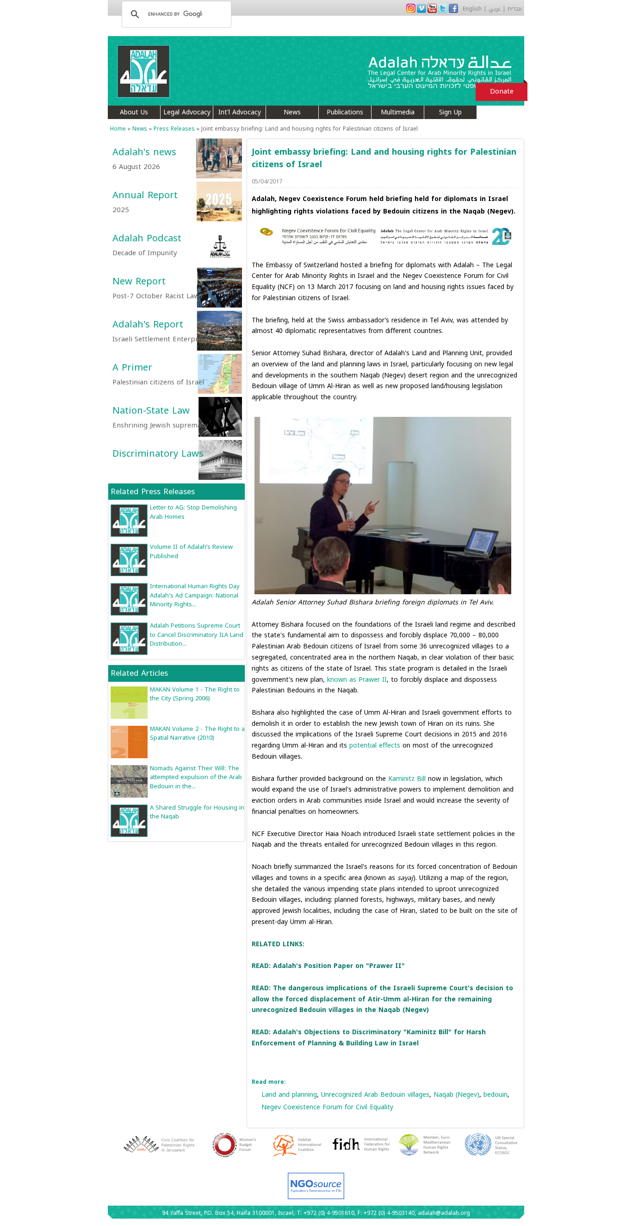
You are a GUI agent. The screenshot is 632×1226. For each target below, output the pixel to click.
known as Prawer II (357, 679)
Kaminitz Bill (407, 779)
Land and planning (289, 1094)
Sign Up (450, 112)
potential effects (374, 745)
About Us (134, 112)
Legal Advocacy (187, 112)
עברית (515, 9)
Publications (345, 112)
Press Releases (174, 129)
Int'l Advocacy (239, 112)
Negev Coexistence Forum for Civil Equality (327, 1107)
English (472, 9)
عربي (495, 9)
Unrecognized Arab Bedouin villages (375, 1094)
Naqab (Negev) (456, 1094)
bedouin (495, 1094)
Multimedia (398, 112)
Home (118, 129)
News (292, 112)
